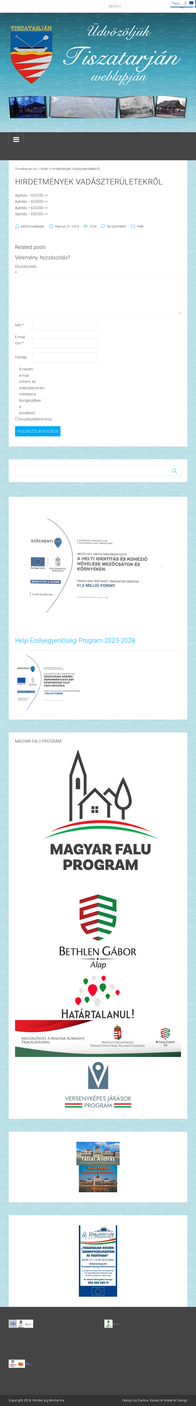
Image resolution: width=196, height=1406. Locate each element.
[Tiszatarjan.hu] (98, 54)
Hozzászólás (23, 269)
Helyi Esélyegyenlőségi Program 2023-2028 (75, 640)
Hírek (140, 226)
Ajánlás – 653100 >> (31, 195)
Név (19, 325)
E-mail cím (20, 340)
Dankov (143, 1400)
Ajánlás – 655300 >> (31, 214)
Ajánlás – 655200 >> (31, 208)
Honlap (21, 357)
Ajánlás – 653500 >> (31, 201)
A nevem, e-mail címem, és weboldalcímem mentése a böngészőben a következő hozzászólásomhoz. (27, 394)
